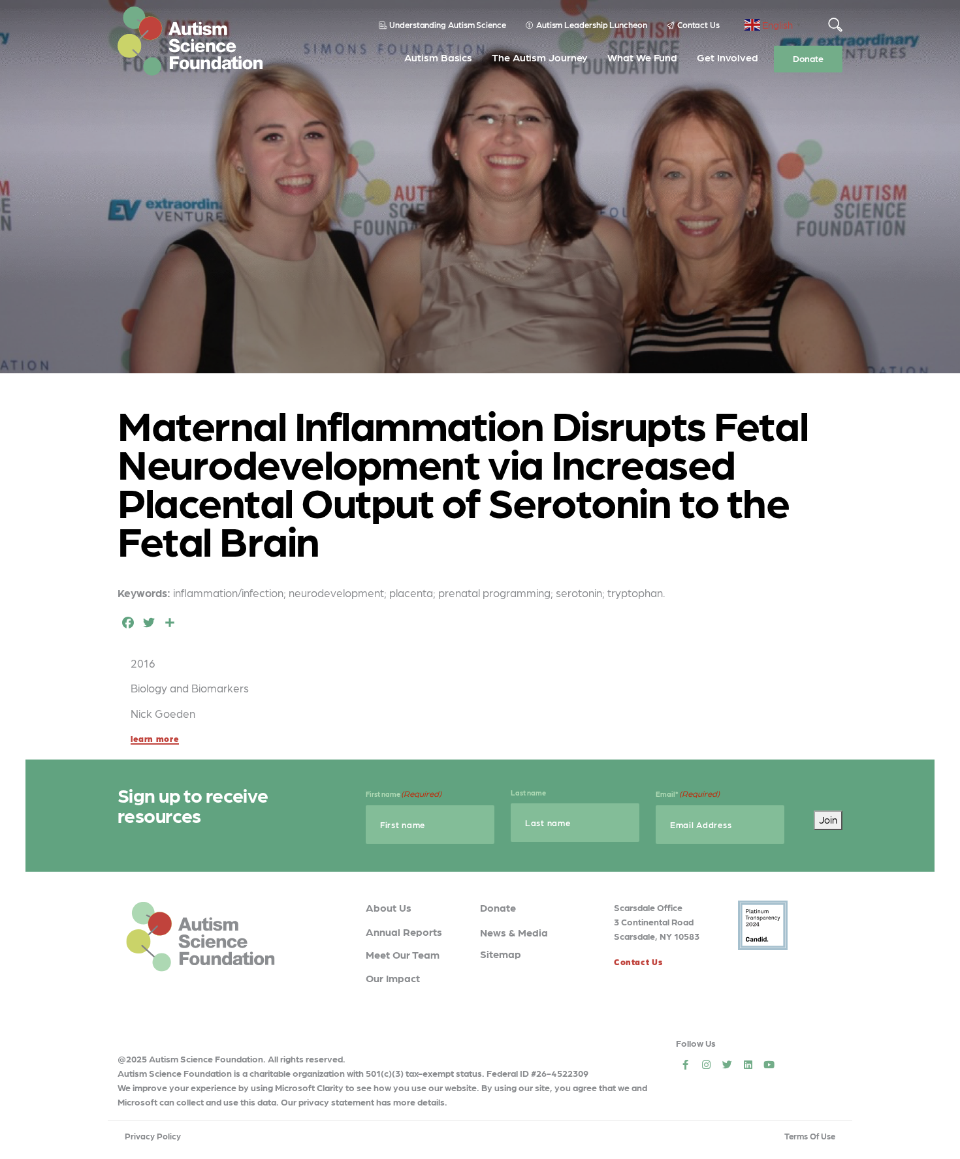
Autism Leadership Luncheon (591, 24)
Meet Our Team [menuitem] (403, 954)
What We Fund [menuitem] (642, 57)
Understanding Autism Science (447, 24)
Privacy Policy (153, 1136)
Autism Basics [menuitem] (438, 57)
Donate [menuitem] (808, 58)
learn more (155, 738)
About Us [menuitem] (388, 907)
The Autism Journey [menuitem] (540, 57)
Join (828, 820)
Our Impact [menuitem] (393, 978)
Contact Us (698, 24)
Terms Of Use (809, 1136)
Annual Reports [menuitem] (404, 931)
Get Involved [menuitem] (727, 57)
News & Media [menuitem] (514, 932)
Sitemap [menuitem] (500, 954)
